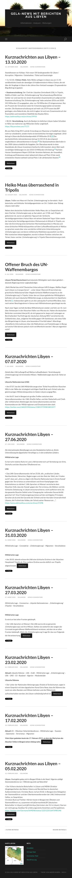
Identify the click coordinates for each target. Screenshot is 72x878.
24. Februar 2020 (11, 667)
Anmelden (30, 848)
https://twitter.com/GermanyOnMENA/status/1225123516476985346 (33, 810)
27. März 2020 (10, 597)
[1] (12, 301)
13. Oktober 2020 (11, 67)
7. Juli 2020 (9, 366)
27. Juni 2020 (10, 444)
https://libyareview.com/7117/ (17, 126)
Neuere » (60, 829)
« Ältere (12, 829)
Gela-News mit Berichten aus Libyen (36, 15)
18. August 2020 (11, 195)
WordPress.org (31, 860)
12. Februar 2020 (11, 773)
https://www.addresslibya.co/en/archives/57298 (24, 503)
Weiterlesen (11, 163)
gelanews (24, 67)
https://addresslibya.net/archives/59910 (21, 116)
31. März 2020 (10, 540)
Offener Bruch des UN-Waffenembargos (26, 267)
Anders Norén (54, 872)
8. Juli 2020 (9, 274)
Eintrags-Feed (31, 852)
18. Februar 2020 (11, 725)
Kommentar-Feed (32, 856)
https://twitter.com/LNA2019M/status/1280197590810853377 (30, 407)
